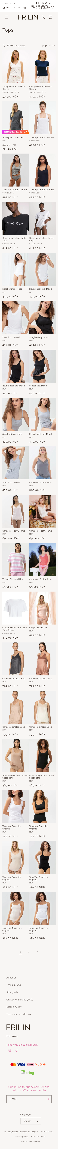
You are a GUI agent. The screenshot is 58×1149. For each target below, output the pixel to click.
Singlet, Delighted (38, 628)
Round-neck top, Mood (40, 289)
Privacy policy (21, 1137)
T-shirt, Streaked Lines (13, 579)
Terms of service (38, 1137)
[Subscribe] (47, 1099)
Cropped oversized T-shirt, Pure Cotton (15, 629)
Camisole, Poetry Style (40, 579)
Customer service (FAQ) (19, 999)
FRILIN (15, 1132)
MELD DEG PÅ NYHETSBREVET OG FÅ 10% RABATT (42, 6)
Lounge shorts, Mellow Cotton (13, 88)
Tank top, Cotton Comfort (41, 137)
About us (11, 977)
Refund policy (47, 1132)
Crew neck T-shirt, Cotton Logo (14, 239)
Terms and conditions (18, 1014)
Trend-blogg (13, 985)
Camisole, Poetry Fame (40, 482)
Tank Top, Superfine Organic (38, 878)
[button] (6, 17)
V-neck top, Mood (11, 337)
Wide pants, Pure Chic (13, 137)
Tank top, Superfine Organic (11, 827)
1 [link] (20, 952)
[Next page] (37, 952)
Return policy (14, 1007)
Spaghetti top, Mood (12, 289)
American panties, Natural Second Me (15, 776)
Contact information (30, 1141)
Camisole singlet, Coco (13, 679)
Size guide (12, 992)
